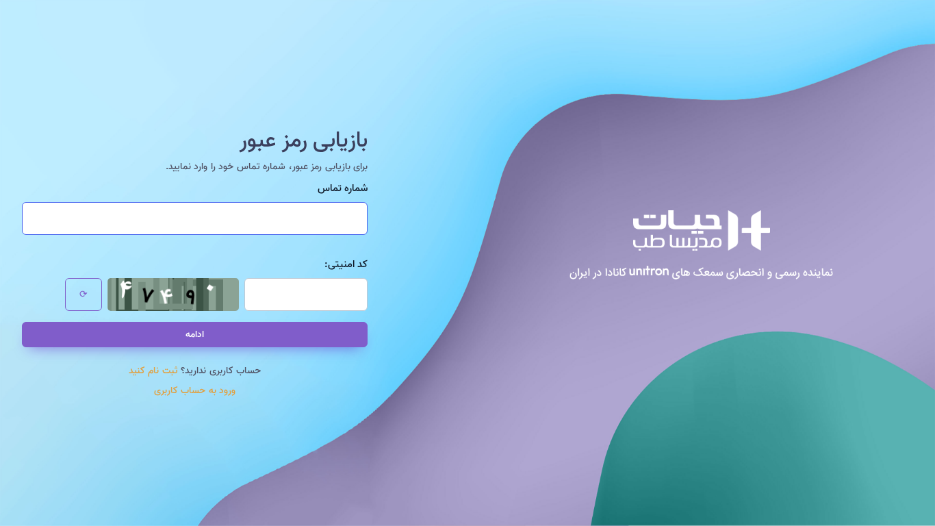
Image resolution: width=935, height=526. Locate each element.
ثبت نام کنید (153, 371)
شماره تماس (343, 189)
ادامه (194, 334)
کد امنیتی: (346, 265)
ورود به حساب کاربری (195, 391)
